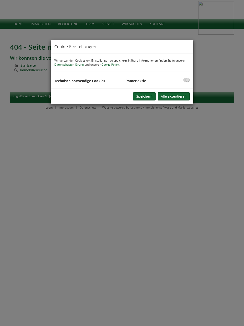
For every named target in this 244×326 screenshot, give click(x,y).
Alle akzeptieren (174, 96)
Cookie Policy (110, 65)
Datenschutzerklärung (69, 65)
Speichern (144, 96)
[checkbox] (186, 80)
